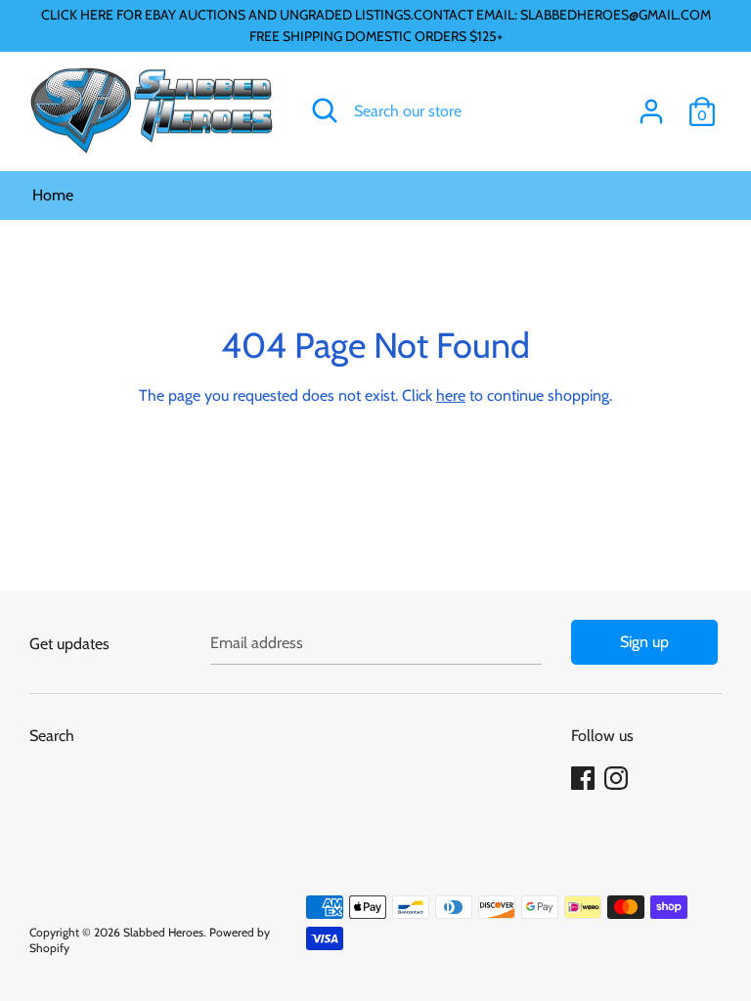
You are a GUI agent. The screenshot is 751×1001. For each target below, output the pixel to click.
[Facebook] (584, 778)
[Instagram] (618, 778)
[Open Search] (324, 110)
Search (51, 735)
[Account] (651, 104)
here (450, 395)
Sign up (644, 641)
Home (52, 195)
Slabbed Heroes (163, 932)
